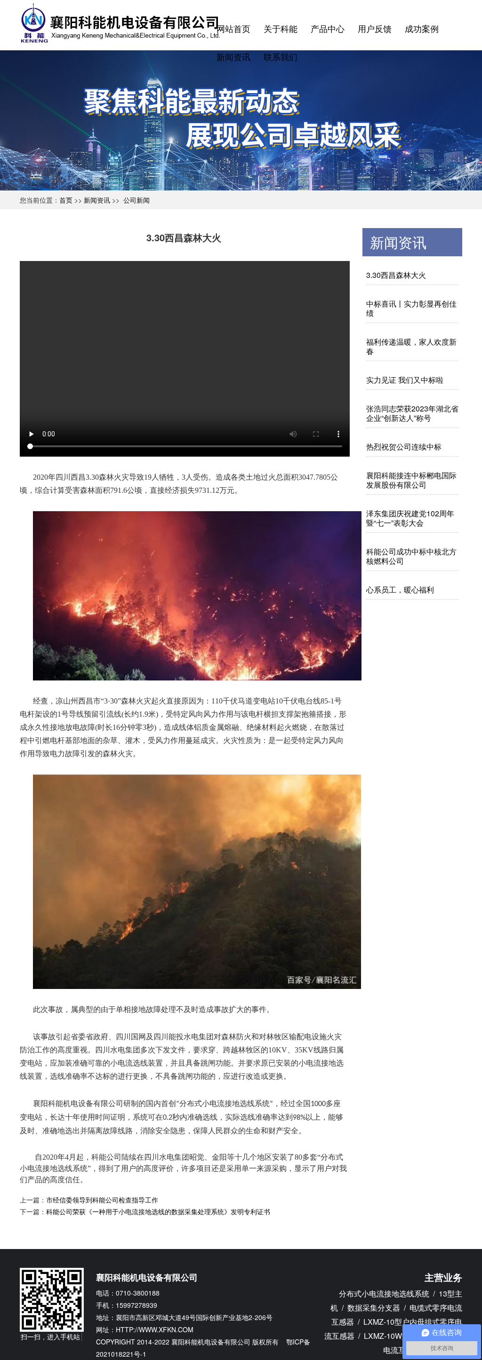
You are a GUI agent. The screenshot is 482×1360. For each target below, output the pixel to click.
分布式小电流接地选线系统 (384, 1293)
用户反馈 (375, 28)
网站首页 (233, 28)
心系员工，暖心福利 (400, 589)
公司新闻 (136, 200)
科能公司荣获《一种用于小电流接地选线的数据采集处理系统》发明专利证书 (158, 1211)
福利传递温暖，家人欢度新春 (411, 346)
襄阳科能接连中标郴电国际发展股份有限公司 (411, 480)
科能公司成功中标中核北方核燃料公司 (411, 556)
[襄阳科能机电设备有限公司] (122, 21)
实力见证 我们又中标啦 (405, 379)
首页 (65, 200)
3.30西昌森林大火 (396, 274)
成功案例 (422, 28)
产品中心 (328, 28)
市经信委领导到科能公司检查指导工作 (102, 1199)
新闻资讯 (233, 56)
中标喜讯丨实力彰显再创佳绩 (411, 308)
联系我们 (280, 56)
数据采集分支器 (373, 1307)
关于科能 (280, 28)
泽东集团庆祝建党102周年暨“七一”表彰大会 (410, 518)
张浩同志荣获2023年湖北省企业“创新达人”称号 (412, 413)
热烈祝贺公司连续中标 (404, 446)
